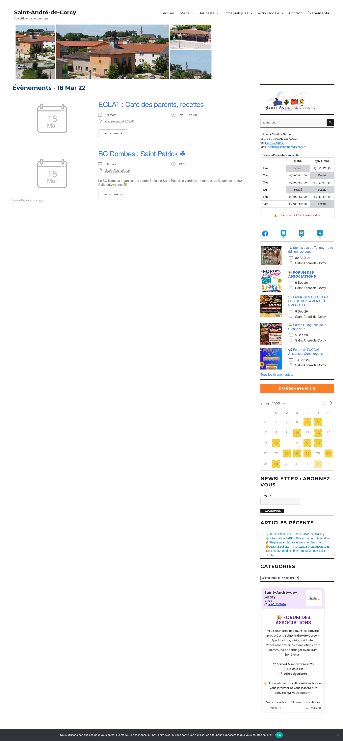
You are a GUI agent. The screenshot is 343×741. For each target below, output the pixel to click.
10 (297, 432)
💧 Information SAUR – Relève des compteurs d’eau (298, 538)
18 (307, 443)
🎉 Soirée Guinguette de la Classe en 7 (307, 326)
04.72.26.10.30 (275, 143)
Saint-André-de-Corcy (45, 12)
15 (276, 443)
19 (318, 443)
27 (328, 453)
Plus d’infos (113, 133)
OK (279, 734)
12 (318, 432)
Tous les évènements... (276, 374)
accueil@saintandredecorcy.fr (287, 147)
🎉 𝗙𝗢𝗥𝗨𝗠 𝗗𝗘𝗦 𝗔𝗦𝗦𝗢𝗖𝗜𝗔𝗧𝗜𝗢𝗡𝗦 (302, 274)
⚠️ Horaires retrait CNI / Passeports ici (298, 215)
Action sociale (268, 13)
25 (307, 453)
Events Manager (34, 200)
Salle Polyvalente (117, 170)
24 (297, 453)
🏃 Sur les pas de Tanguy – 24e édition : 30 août (310, 249)
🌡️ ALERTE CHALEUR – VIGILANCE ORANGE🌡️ (295, 534)
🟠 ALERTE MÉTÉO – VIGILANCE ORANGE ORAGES (298, 546)
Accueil (169, 13)
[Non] (338, 735)
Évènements (318, 13)
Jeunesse (206, 13)
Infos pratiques (236, 13)
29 (276, 463)
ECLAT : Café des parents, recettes (151, 104)
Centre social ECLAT (120, 121)
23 (286, 453)
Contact (295, 13)
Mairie (185, 13)
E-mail (265, 496)
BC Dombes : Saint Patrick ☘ (142, 153)
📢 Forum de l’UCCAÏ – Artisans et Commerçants (306, 351)
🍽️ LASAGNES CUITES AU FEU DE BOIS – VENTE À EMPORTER (308, 301)
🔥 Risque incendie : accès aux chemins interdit (295, 542)
